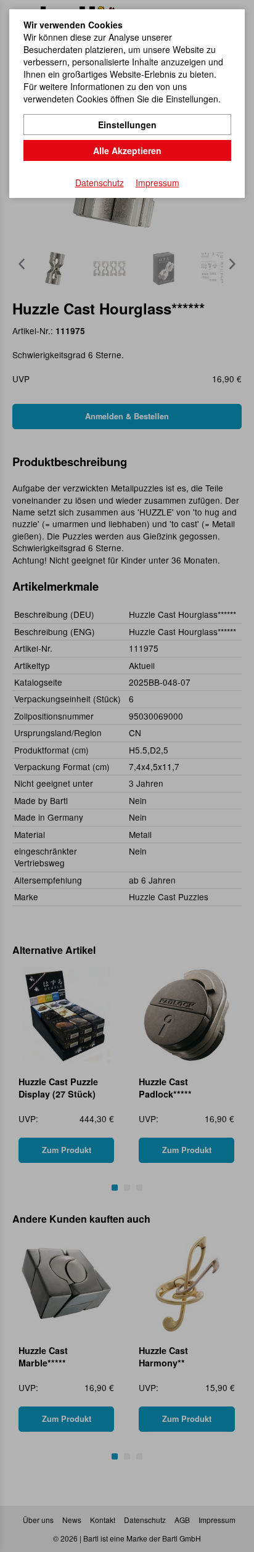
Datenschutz (99, 182)
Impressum (157, 182)
